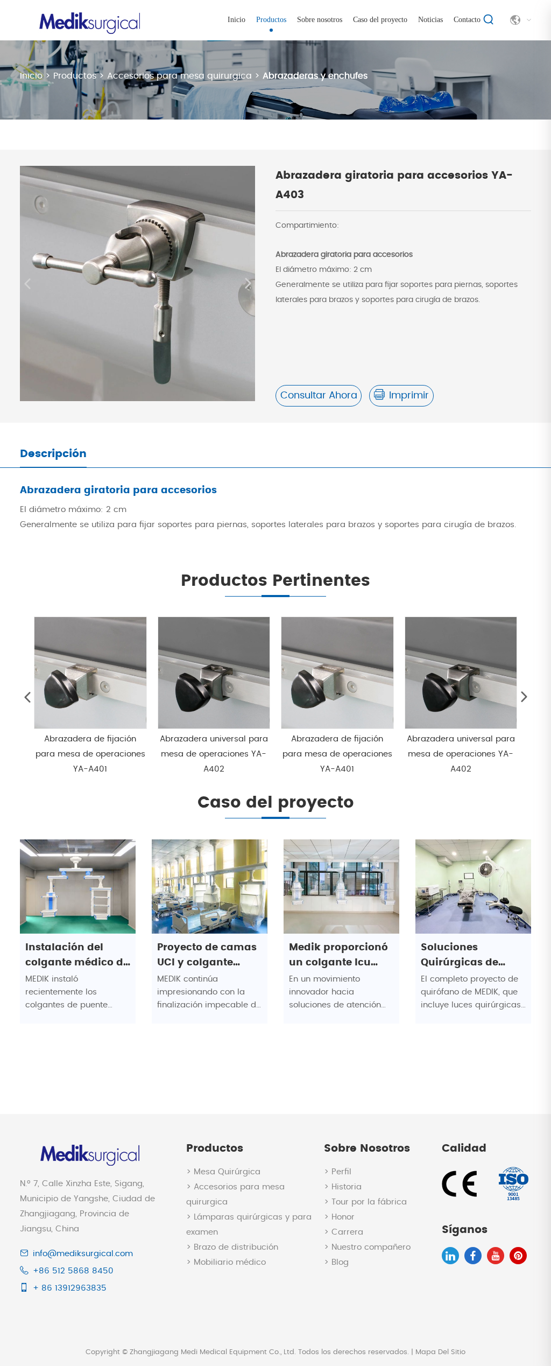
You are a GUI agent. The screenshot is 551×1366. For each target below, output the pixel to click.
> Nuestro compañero (367, 1247)
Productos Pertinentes (275, 581)
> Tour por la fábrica (365, 1202)
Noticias (430, 20)
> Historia (343, 1187)
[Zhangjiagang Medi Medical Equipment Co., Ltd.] (88, 17)
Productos (271, 20)
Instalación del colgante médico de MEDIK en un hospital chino (77, 956)
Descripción (53, 454)
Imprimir (409, 396)
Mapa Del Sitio (440, 1352)
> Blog (336, 1262)
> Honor (339, 1217)
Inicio (236, 20)
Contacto (467, 20)
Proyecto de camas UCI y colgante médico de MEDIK (207, 956)
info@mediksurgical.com (83, 1254)
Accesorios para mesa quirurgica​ (179, 76)
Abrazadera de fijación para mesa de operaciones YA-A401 (90, 754)
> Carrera (343, 1232)
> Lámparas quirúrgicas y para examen (249, 1224)
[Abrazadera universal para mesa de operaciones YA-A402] (214, 673)
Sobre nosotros (319, 20)
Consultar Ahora (318, 396)
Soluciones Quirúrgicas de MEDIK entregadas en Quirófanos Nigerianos (468, 956)
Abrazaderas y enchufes (315, 76)
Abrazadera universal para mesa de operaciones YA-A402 (214, 754)
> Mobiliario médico (226, 1262)
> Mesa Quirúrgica (223, 1172)
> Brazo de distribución (232, 1247)
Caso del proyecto (380, 20)
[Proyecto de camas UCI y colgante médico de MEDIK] (209, 886)
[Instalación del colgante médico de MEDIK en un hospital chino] (78, 886)
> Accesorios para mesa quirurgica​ (235, 1194)
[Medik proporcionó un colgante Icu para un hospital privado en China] (341, 886)
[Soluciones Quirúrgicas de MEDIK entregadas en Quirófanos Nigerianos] (473, 886)
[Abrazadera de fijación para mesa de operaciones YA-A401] (90, 673)
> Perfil (337, 1172)
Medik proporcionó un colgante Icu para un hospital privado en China (338, 956)
